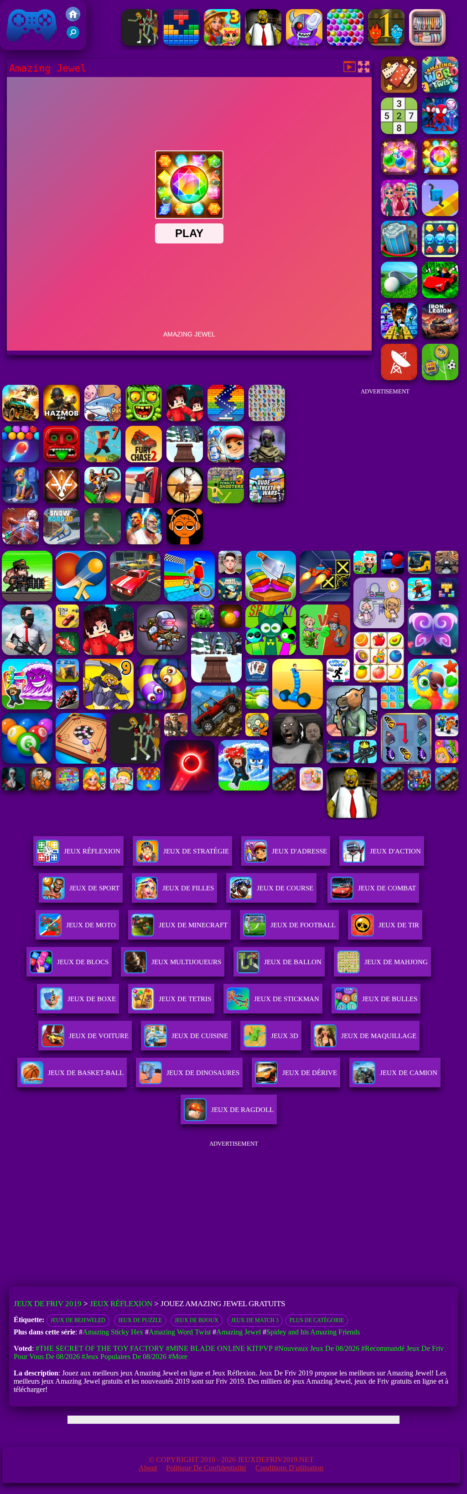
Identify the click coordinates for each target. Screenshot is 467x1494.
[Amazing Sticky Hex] (399, 172)
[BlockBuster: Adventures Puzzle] (181, 43)
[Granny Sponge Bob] (263, 43)
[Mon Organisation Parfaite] (427, 43)
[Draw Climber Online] (440, 213)
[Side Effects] (102, 542)
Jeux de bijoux (196, 1320)
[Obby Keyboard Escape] (399, 337)
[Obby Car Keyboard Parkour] (440, 296)
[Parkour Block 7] (102, 460)
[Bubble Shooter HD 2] (20, 460)
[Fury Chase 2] (143, 460)
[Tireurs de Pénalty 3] (226, 501)
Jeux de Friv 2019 (31, 45)
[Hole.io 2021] (399, 254)
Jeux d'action (395, 851)
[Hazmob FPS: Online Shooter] (61, 419)
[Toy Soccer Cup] (440, 378)
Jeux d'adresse (299, 851)
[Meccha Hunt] (140, 43)
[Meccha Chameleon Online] (20, 542)
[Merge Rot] (102, 419)
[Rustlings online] (399, 378)
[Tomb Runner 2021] (61, 460)
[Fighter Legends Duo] (143, 542)
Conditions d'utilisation (289, 1468)
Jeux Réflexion (92, 851)
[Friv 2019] (73, 19)
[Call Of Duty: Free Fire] (267, 460)
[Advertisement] (385, 458)
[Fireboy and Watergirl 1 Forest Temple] (386, 43)
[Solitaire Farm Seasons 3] (222, 43)
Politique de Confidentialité (206, 1468)
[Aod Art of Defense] (61, 501)
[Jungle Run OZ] (143, 419)
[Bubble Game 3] (345, 43)
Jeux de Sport (94, 888)
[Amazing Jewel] (440, 172)
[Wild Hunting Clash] (184, 501)
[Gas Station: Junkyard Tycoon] (143, 501)
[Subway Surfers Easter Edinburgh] (226, 460)
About (148, 1468)
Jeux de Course (285, 888)
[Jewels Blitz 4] (440, 254)
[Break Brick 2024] (226, 419)
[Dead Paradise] (20, 419)
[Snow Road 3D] (61, 542)
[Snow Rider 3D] (184, 460)
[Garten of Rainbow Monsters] (304, 43)
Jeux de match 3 (255, 1320)
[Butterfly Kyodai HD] (267, 419)
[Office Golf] (399, 296)
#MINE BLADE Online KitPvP (219, 1348)
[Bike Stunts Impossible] (102, 501)
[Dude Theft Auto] (267, 501)
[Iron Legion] (440, 337)
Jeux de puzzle (140, 1320)
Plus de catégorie (317, 1320)
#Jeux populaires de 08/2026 (124, 1356)
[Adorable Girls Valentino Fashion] (399, 213)
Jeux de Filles (188, 888)
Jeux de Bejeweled (78, 1320)
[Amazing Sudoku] (399, 131)
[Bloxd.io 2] (184, 419)
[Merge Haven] (20, 501)
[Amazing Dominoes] (399, 90)
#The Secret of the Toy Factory (100, 1348)
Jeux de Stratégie (196, 851)
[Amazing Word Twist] (440, 90)
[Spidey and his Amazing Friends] (440, 131)
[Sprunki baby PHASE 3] (184, 542)
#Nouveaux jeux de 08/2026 (317, 1348)
